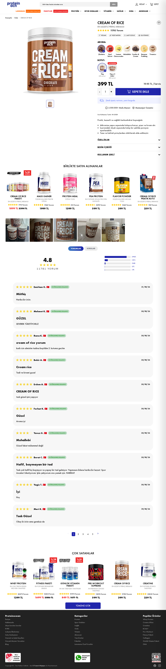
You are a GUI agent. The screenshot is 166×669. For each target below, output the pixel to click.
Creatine (146, 625)
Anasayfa (8, 18)
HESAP (142, 4)
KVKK (7, 628)
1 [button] (73, 534)
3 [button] (83, 534)
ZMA (145, 644)
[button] (101, 51)
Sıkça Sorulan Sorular (13, 625)
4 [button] (87, 534)
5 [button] (92, 534)
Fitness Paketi (148, 635)
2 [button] (78, 534)
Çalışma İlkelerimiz (12, 632)
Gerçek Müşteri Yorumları (15, 641)
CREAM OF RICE (26, 18)
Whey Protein (148, 619)
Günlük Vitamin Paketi (151, 641)
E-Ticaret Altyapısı (39, 666)
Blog (7, 644)
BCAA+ (145, 628)
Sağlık (77, 625)
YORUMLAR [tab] (76, 248)
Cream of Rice (148, 622)
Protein (77, 619)
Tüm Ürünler (79, 638)
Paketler (78, 641)
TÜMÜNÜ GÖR (83, 605)
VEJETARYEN (116, 35)
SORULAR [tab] (91, 248)
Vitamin (77, 632)
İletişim (7, 619)
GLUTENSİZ (145, 35)
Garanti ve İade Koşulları (14, 638)
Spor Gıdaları (80, 622)
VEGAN (103, 35)
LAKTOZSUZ (130, 35)
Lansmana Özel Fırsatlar (84, 644)
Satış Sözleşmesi (11, 635)
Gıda (16, 18)
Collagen (146, 638)
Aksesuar (78, 635)
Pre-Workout (148, 632)
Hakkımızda (9, 622)
